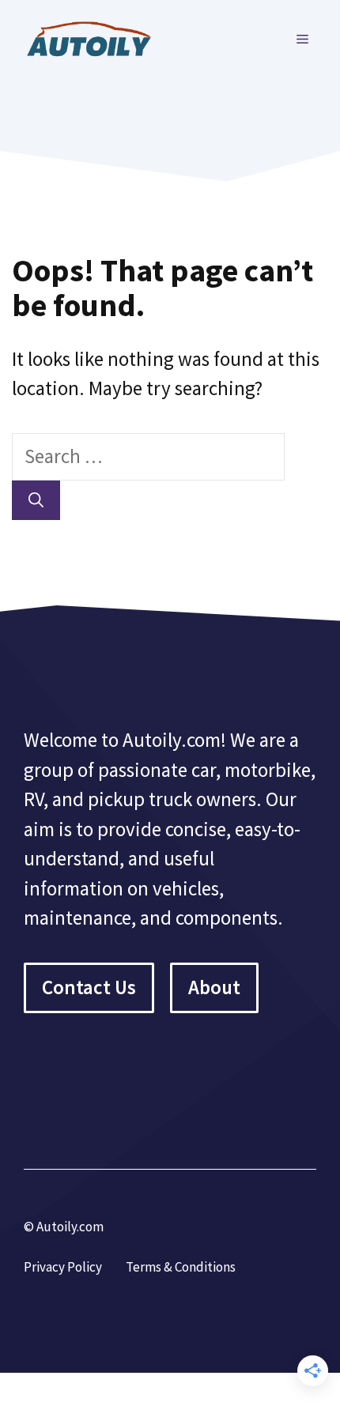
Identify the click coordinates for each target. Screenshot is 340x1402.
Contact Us (89, 987)
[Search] (36, 501)
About (214, 987)
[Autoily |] (95, 37)
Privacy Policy (63, 1267)
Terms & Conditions (181, 1267)
